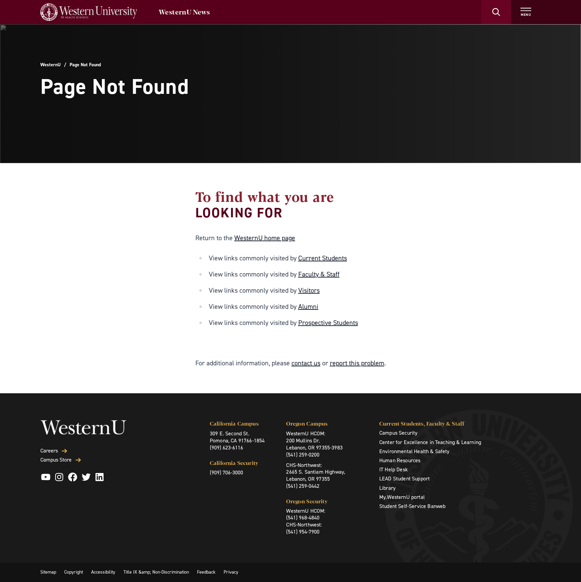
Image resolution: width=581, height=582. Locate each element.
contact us (306, 363)
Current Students (322, 258)
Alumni (308, 306)
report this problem (357, 363)
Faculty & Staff (319, 274)
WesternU (50, 65)
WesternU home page (264, 237)
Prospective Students (328, 322)
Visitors (309, 290)
